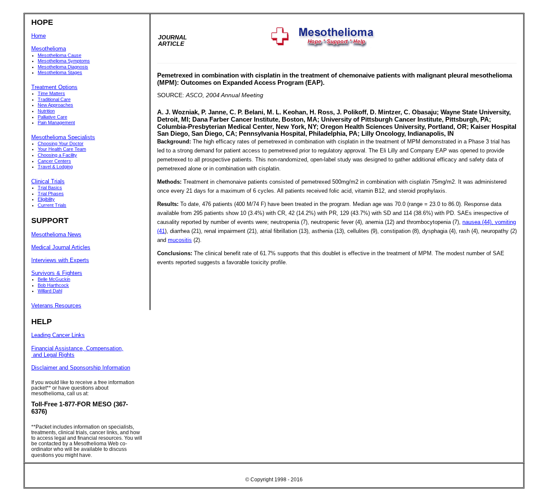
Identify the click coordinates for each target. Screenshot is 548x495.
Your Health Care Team (62, 149)
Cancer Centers (54, 161)
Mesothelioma (48, 49)
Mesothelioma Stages (60, 72)
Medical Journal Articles (60, 247)
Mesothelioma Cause (59, 55)
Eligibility (46, 199)
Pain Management (56, 122)
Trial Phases (51, 193)
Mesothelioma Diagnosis (63, 66)
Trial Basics (50, 187)
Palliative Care (52, 116)
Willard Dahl (50, 290)
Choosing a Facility (57, 155)
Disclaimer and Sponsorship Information (80, 368)
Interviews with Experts (60, 260)
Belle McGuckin (54, 279)
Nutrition (46, 110)
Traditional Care (54, 99)
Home (38, 36)
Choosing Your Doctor (60, 143)
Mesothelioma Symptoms (64, 60)
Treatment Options (54, 87)
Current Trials (52, 205)
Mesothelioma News (56, 235)
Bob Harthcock (53, 285)
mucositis (180, 240)
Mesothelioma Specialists (63, 137)
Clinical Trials (48, 182)
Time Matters (51, 93)
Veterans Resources (56, 306)
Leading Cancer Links (58, 335)
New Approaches (55, 104)
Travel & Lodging (55, 166)
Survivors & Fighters (56, 273)
